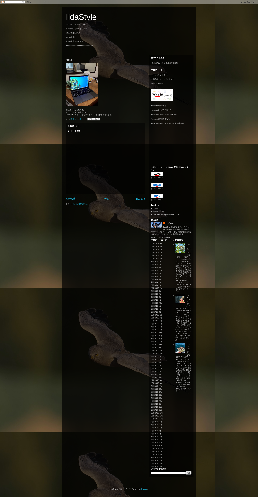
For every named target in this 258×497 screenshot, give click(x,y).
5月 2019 (154, 434)
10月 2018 (155, 454)
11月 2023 (155, 288)
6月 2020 (154, 395)
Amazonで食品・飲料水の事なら (164, 114)
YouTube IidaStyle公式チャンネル (166, 214)
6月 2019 (154, 431)
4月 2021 (154, 368)
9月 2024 (154, 261)
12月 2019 (155, 413)
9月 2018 (154, 457)
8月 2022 (154, 327)
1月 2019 (154, 446)
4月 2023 (154, 303)
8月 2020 (154, 389)
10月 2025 (155, 250)
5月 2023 (154, 300)
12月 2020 (155, 380)
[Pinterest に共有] (98, 119)
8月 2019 (154, 425)
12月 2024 (155, 253)
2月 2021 (154, 374)
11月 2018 (155, 451)
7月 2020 (154, 392)
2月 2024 (154, 282)
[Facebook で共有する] (96, 119)
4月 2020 (154, 401)
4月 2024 (154, 276)
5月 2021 (154, 365)
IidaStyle (81, 17)
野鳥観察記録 (158, 211)
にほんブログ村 (157, 178)
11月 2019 (155, 416)
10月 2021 (155, 353)
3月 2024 (154, 279)
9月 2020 (154, 386)
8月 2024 (154, 264)
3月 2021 (154, 371)
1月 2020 (154, 410)
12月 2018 (155, 449)
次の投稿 (71, 198)
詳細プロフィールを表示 (160, 237)
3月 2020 (154, 404)
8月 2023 (154, 291)
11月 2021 (155, 351)
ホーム (105, 198)
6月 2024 (154, 270)
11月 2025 (155, 247)
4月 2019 (154, 437)
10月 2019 (155, 419)
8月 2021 (154, 356)
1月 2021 (154, 377)
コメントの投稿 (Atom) (79, 204)
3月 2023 (154, 306)
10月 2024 (155, 258)
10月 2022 (155, 321)
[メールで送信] (88, 119)
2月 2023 (154, 309)
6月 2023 (154, 297)
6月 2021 (154, 362)
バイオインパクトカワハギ (188, 300)
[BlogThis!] (90, 119)
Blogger (144, 489)
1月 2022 (154, 348)
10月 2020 (155, 383)
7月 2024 (154, 267)
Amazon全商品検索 (158, 106)
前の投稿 (140, 198)
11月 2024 (155, 255)
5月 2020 (154, 398)
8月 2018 (154, 460)
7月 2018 (154, 463)
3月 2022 (154, 342)
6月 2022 (154, 333)
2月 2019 (154, 443)
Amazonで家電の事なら (160, 119)
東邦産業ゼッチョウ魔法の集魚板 (165, 63)
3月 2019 (154, 440)
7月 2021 (154, 359)
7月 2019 (154, 428)
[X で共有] (93, 119)
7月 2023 (154, 294)
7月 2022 (154, 330)
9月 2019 (154, 422)
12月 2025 (155, 244)
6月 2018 (154, 466)
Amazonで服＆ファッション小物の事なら (167, 123)
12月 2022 (155, 315)
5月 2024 (154, 273)
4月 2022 (154, 339)
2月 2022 (154, 345)
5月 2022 (154, 336)
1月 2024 (154, 285)
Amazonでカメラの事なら (161, 110)
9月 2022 (154, 324)
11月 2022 (155, 318)
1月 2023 (154, 312)
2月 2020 (154, 407)
